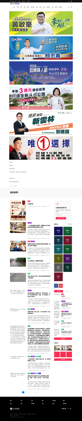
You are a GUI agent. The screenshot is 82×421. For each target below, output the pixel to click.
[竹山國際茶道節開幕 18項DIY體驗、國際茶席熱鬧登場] (69, 348)
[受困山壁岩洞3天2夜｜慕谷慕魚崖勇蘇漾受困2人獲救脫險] (18, 277)
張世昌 (30, 323)
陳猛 (30, 353)
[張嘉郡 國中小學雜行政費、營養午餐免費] (41, 172)
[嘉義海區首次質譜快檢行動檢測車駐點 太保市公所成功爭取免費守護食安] (57, 354)
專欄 (56, 7)
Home (14, 7)
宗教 (25, 7)
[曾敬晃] (41, 162)
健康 (37, 7)
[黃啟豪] (41, 23)
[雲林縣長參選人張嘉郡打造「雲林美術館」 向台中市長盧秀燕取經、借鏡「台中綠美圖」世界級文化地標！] (18, 292)
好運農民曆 (30, 204)
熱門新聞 (67, 291)
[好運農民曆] (18, 211)
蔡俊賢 (30, 370)
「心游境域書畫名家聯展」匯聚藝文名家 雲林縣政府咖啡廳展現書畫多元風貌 (66, 304)
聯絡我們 (28, 1)
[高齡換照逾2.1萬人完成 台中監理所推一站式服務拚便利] (18, 309)
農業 (28, 7)
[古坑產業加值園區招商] (41, 182)
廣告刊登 (18, 1)
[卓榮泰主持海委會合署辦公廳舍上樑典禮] (69, 354)
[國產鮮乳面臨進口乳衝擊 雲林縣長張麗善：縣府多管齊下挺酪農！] (18, 246)
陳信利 (30, 238)
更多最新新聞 (63, 338)
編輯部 (30, 206)
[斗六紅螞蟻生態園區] (41, 148)
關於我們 (23, 1)
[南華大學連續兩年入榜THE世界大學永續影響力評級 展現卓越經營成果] (57, 348)
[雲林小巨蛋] (41, 178)
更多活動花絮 (63, 359)
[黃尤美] (41, 98)
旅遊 (40, 7)
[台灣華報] (15, 3)
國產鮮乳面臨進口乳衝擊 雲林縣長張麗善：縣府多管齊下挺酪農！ (66, 315)
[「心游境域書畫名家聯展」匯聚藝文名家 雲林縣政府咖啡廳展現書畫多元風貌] (18, 227)
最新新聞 (58, 291)
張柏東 (30, 270)
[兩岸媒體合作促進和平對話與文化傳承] (63, 354)
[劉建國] (41, 123)
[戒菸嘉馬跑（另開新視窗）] (41, 168)
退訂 (63, 218)
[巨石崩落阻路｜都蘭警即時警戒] (18, 262)
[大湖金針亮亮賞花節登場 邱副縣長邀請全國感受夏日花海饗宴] (63, 348)
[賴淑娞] (41, 165)
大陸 (52, 7)
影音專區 (60, 7)
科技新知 (48, 7)
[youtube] (71, 1)
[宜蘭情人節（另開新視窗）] (41, 73)
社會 (21, 7)
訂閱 (58, 218)
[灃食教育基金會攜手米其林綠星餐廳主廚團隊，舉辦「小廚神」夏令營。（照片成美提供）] (18, 375)
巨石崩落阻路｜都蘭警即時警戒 (35, 261)
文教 (44, 7)
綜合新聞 (32, 7)
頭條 (18, 7)
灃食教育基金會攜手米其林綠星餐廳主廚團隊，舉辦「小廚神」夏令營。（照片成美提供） (38, 377)
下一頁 (37, 392)
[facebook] (56, 286)
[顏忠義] (41, 48)
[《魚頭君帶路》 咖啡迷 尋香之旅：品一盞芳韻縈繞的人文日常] (18, 357)
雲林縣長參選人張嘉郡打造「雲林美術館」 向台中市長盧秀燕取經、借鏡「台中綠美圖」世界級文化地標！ (39, 295)
